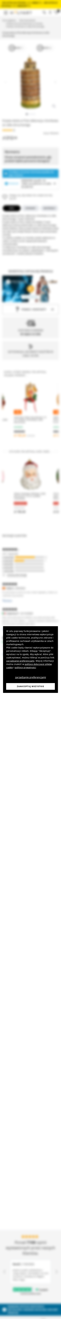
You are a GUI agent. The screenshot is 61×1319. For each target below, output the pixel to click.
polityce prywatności (25, 667)
